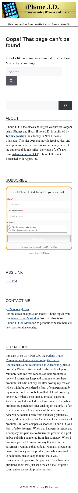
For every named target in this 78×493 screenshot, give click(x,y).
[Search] (11, 80)
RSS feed (11, 281)
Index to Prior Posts (24, 24)
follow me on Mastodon (25, 318)
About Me (65, 24)
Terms (37, 253)
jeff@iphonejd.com (17, 309)
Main (10, 24)
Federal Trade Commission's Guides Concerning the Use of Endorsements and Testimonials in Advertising (34, 360)
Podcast (55, 24)
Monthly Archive (42, 24)
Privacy (47, 253)
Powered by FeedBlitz (48, 246)
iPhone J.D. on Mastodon (21, 323)
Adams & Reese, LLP (25, 154)
